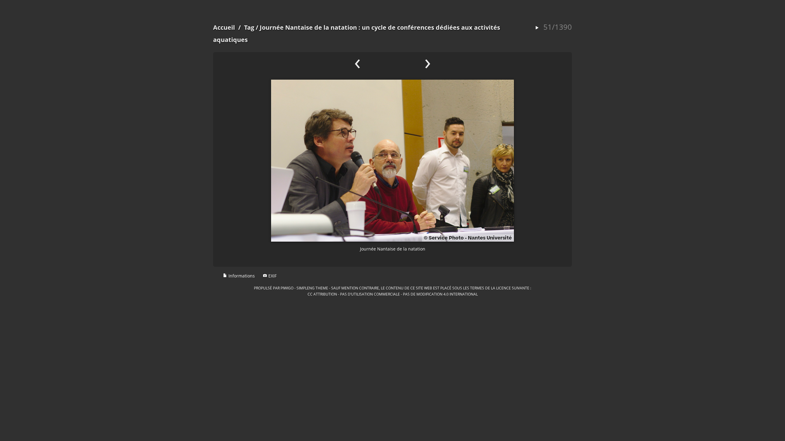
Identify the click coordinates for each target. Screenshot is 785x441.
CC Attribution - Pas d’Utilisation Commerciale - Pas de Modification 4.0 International (393, 294)
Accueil (224, 27)
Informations (241, 276)
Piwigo (287, 287)
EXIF (272, 276)
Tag (249, 27)
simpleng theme (312, 287)
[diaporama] (537, 28)
